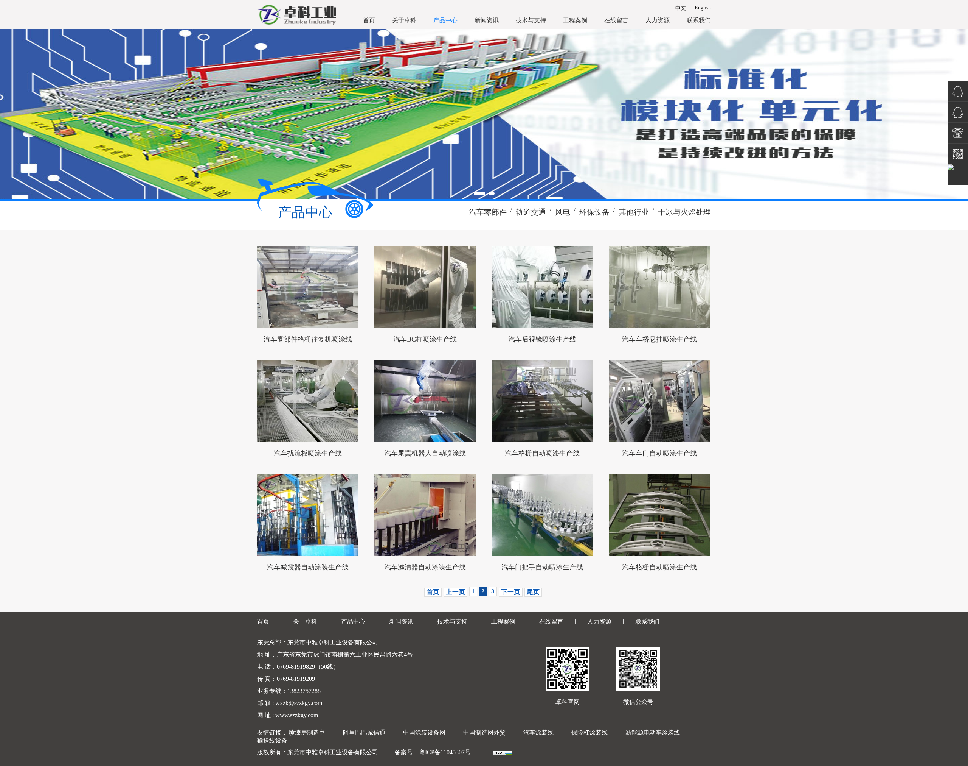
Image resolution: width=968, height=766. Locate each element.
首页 (369, 20)
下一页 (510, 592)
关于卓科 (404, 20)
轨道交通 (531, 212)
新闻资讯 (487, 20)
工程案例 (575, 20)
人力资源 (657, 20)
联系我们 (699, 20)
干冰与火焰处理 (684, 212)
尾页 (533, 592)
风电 (562, 212)
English (703, 8)
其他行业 (634, 212)
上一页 (455, 592)
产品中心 (445, 20)
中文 (680, 8)
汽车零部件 (488, 212)
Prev (10, 114)
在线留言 (616, 20)
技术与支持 (531, 20)
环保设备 (594, 212)
